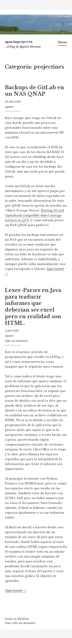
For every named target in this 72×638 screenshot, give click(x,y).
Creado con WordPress (16, 618)
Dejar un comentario (16, 340)
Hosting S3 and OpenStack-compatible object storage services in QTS (34, 215)
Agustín (9, 106)
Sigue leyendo (15, 590)
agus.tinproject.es (18, 41)
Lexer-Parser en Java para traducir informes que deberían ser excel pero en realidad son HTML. (33, 306)
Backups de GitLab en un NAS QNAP (34, 90)
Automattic (29, 623)
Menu (62, 42)
